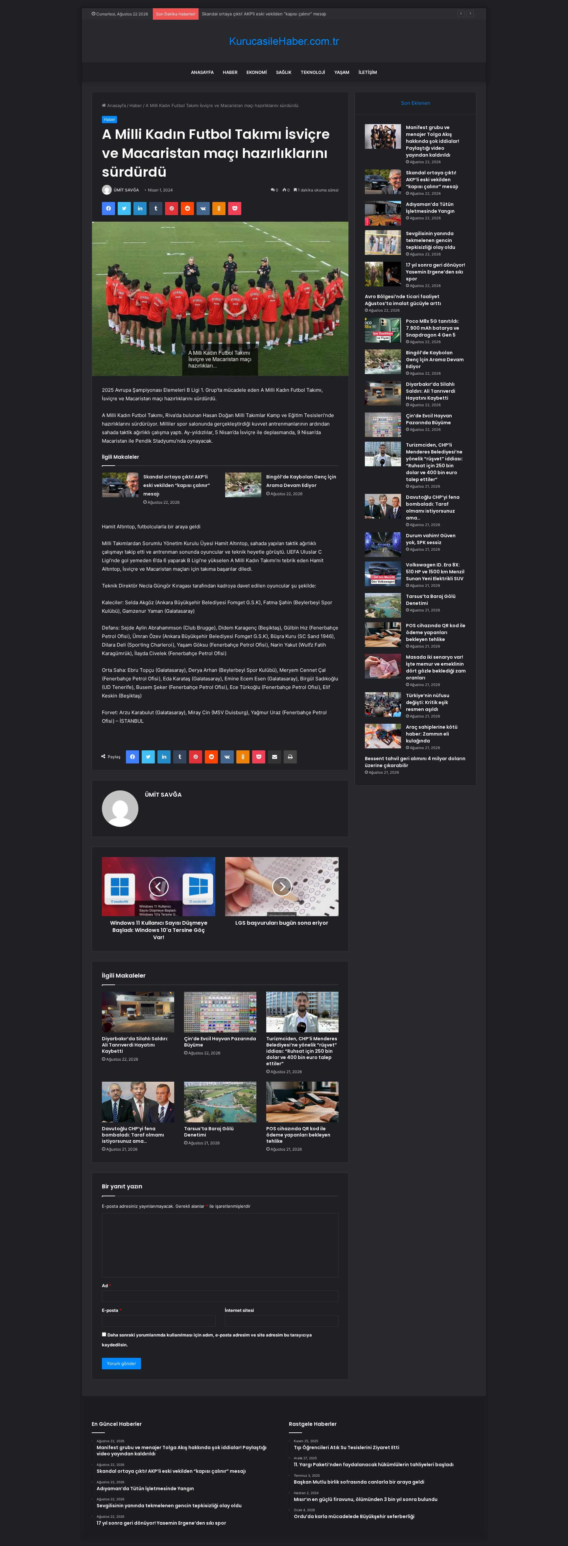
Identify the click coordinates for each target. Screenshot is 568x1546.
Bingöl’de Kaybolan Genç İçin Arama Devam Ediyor (435, 359)
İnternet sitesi (239, 1310)
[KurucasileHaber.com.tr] (284, 41)
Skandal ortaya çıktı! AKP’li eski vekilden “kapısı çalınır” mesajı (176, 485)
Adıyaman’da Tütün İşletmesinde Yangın (242, 13)
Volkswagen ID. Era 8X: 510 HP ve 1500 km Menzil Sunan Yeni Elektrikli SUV (435, 572)
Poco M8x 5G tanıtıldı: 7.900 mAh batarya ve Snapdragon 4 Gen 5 (432, 328)
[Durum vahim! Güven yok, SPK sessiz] (383, 544)
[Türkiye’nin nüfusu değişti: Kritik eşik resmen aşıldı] (383, 704)
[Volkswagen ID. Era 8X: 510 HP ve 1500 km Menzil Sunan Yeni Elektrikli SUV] (383, 574)
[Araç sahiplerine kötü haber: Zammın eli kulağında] (383, 736)
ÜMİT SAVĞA (126, 190)
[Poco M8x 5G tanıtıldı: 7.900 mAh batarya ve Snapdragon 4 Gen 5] (383, 330)
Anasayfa (202, 72)
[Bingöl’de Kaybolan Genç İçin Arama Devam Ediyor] (243, 485)
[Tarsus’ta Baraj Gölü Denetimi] (220, 1102)
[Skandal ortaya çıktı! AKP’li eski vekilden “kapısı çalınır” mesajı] (120, 485)
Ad (106, 1285)
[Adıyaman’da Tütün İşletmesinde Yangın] (383, 213)
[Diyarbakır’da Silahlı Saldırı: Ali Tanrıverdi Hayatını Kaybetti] (138, 1012)
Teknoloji (313, 72)
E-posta (112, 1310)
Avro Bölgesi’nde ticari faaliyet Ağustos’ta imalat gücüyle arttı (403, 300)
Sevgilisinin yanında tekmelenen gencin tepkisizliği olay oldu (430, 240)
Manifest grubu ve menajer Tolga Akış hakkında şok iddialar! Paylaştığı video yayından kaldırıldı (432, 141)
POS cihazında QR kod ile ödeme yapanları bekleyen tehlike (298, 1134)
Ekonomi (257, 72)
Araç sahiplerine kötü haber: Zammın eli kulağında (432, 734)
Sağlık (284, 72)
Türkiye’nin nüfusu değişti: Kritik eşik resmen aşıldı (427, 702)
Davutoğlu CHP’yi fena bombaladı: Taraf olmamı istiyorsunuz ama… (133, 1134)
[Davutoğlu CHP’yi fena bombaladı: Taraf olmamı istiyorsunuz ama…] (138, 1102)
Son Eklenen (415, 103)
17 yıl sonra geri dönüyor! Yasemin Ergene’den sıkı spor (435, 272)
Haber (230, 72)
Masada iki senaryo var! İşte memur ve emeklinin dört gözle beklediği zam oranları (436, 667)
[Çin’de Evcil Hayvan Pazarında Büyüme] (220, 1012)
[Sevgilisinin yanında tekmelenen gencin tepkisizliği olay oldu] (383, 242)
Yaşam (341, 72)
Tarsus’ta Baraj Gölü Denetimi (209, 1131)
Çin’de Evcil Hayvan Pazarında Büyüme (220, 1041)
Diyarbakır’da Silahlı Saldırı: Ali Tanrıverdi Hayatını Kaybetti (135, 1044)
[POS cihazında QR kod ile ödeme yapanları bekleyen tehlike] (302, 1102)
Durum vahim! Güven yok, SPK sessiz (431, 539)
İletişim (368, 72)
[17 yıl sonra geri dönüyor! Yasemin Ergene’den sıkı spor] (383, 274)
